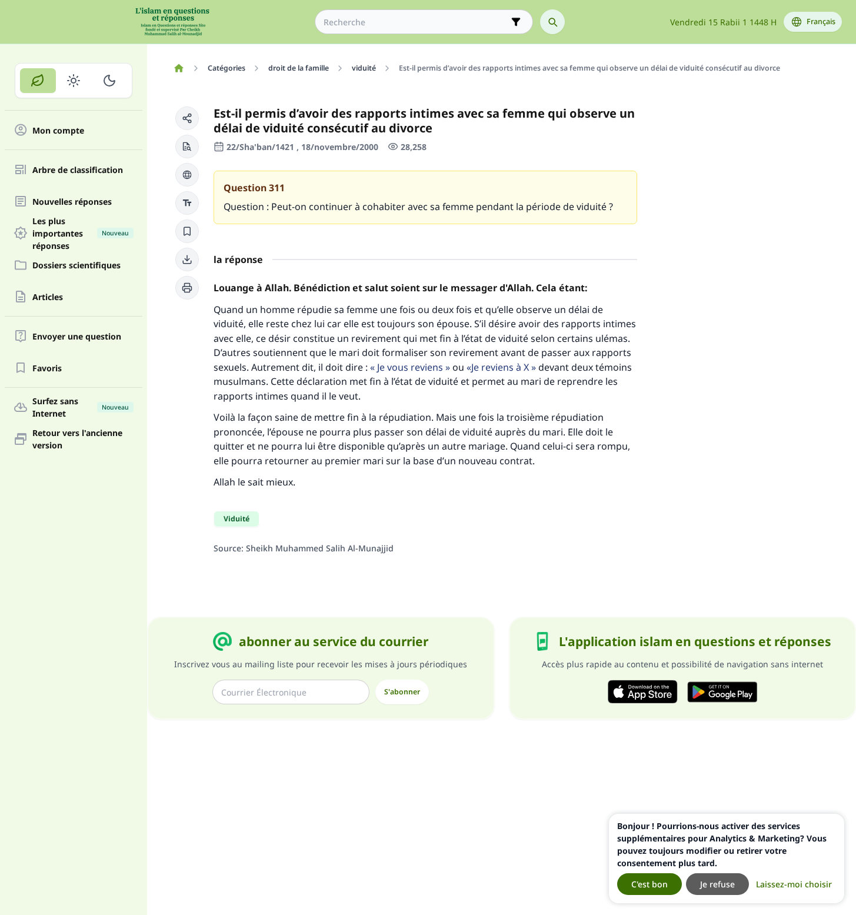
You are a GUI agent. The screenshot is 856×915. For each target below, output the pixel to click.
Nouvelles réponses (72, 201)
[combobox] (416, 22)
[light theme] (74, 80)
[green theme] (38, 80)
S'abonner (402, 692)
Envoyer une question (76, 336)
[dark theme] (109, 80)
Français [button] (821, 21)
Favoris (47, 368)
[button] (187, 118)
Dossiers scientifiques (76, 265)
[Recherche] (552, 21)
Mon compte (58, 130)
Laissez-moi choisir (794, 884)
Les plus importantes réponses (80, 233)
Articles (47, 296)
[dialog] (726, 858)
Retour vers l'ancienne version (77, 439)
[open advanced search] (516, 22)
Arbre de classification (77, 169)
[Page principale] (178, 68)
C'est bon (649, 884)
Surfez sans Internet (80, 407)
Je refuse (717, 884)
